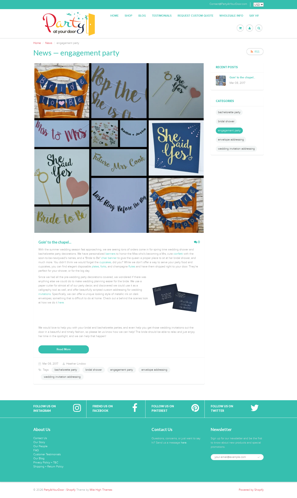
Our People (40, 446)
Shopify (71, 490)
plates (95, 266)
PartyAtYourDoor (54, 490)
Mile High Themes (101, 490)
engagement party (121, 369)
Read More (64, 349)
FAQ (36, 450)
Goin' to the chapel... (242, 77)
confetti (178, 253)
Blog (142, 15)
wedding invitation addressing (62, 377)
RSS (257, 51)
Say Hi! (254, 15)
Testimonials (162, 15)
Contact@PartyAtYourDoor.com (228, 4)
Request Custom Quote (195, 15)
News (48, 43)
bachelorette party (66, 369)
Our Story (39, 442)
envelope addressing (154, 369)
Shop (128, 15)
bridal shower (93, 369)
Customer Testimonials (47, 454)
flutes (131, 266)
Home (114, 15)
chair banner (109, 258)
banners (110, 253)
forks (103, 266)
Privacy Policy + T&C (45, 462)
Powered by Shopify (251, 490)
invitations (44, 294)
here (61, 302)
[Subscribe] (258, 457)
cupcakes (105, 262)
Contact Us (40, 438)
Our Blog (38, 458)
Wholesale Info (231, 15)
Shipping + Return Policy (48, 466)
